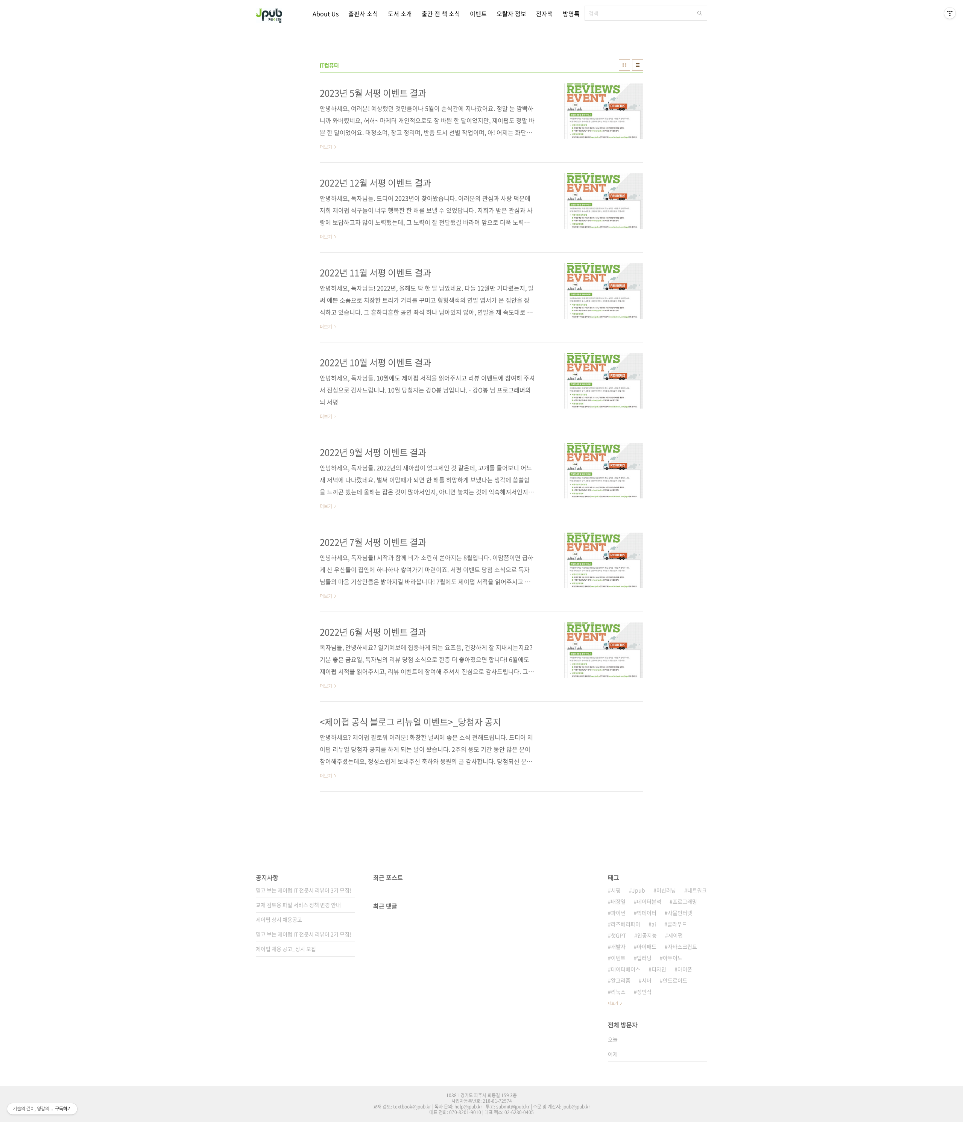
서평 (616, 890)
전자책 (544, 13)
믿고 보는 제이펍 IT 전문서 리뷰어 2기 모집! (303, 934)
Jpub (638, 890)
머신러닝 (666, 890)
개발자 (618, 946)
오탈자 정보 (511, 13)
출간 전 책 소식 (441, 13)
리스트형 (637, 65)
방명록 (571, 13)
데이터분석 (649, 901)
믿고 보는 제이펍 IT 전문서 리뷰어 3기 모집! (303, 890)
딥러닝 (644, 957)
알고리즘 (620, 980)
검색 (700, 13)
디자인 (659, 969)
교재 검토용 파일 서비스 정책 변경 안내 (298, 905)
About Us (326, 13)
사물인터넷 (680, 912)
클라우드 (677, 924)
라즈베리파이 (625, 924)
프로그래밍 (685, 901)
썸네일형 (624, 65)
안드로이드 (675, 980)
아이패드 (646, 946)
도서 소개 (400, 13)
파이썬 (618, 912)
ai (654, 924)
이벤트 (478, 13)
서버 (647, 980)
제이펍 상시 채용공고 (279, 919)
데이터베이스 (625, 969)
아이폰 (684, 969)
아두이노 (672, 957)
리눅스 (618, 991)
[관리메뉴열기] (949, 13)
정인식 (644, 991)
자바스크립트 (682, 946)
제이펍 (675, 935)
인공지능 (647, 935)
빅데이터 (646, 912)
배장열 (618, 901)
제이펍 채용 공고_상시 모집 (286, 948)
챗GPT (618, 935)
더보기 (613, 1003)
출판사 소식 (363, 13)
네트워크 (697, 890)
